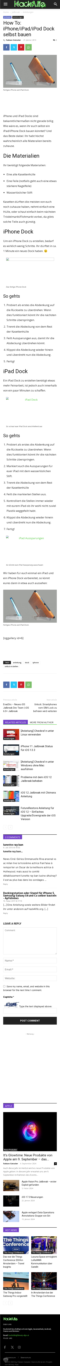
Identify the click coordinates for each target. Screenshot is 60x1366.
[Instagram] (19, 1347)
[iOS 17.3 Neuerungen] (11, 1201)
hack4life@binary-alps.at (18, 1335)
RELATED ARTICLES (15, 722)
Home (6, 12)
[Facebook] (6, 47)
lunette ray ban (13, 844)
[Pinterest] (21, 47)
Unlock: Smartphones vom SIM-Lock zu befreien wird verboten (45, 708)
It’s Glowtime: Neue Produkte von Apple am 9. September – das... (27, 1157)
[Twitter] (14, 47)
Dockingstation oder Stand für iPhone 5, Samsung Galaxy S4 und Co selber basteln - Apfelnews (29, 895)
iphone (36, 662)
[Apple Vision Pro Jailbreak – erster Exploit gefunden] (11, 1185)
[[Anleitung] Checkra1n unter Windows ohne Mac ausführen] (11, 765)
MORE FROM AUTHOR (41, 722)
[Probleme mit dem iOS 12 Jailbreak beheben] (11, 780)
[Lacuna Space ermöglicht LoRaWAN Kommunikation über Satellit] (44, 1245)
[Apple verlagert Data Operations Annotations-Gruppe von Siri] (11, 1216)
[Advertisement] (30, 103)
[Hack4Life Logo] (30, 4)
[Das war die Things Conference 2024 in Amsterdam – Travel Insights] (16, 1245)
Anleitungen (28, 12)
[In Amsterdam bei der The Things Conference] (44, 1281)
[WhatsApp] (28, 47)
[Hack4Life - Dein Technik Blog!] (10, 1319)
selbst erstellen (11, 666)
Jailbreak (16, 12)
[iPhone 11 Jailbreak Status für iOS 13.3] (11, 750)
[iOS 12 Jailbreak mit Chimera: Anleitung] (11, 796)
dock (27, 662)
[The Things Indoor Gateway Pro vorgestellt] (16, 1281)
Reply (5, 884)
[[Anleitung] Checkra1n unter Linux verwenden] (11, 734)
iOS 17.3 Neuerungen (32, 1197)
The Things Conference (13, 1252)
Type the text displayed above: (35, 1006)
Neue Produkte (10, 1150)
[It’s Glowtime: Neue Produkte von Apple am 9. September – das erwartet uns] (30, 1131)
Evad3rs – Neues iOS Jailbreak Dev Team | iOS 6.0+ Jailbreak (16, 708)
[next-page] (10, 827)
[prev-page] (5, 827)
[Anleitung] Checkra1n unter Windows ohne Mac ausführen (37, 765)
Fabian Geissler (13, 40)
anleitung (17, 662)
